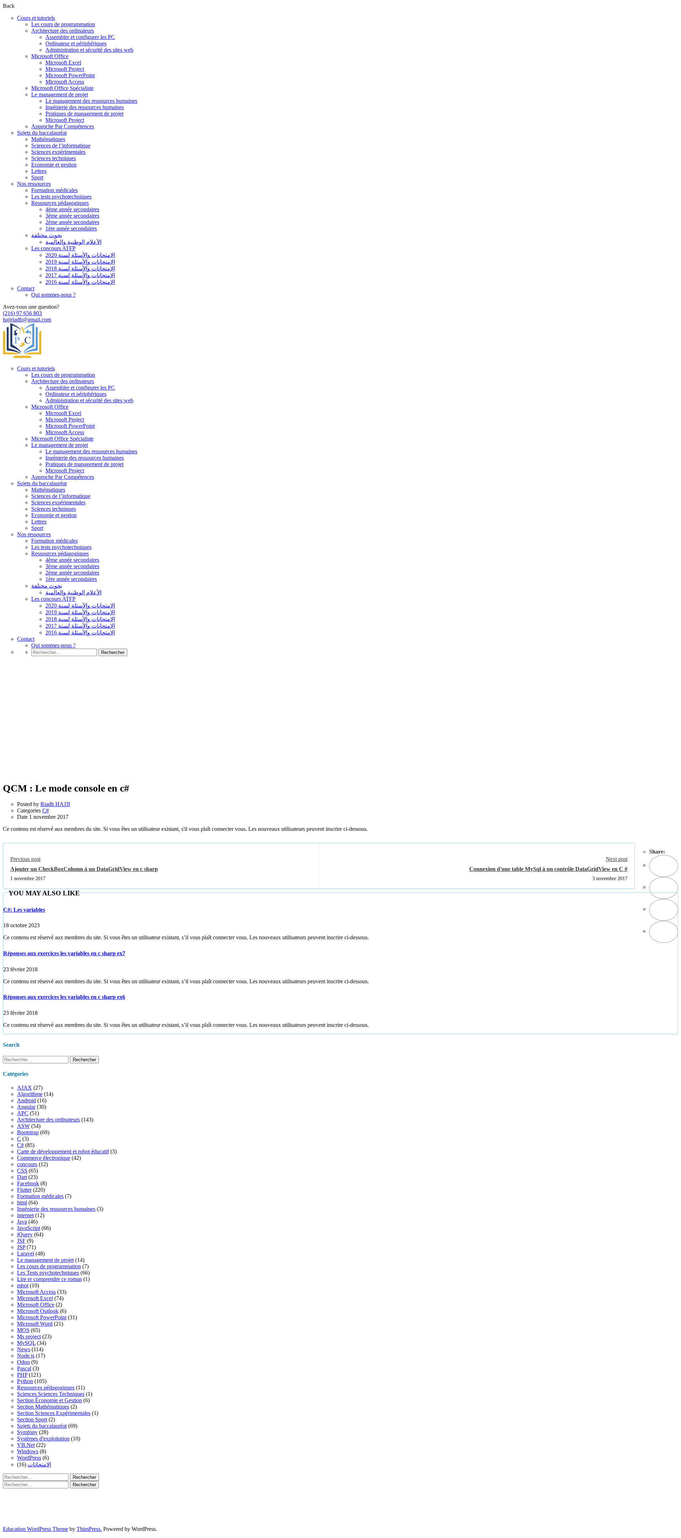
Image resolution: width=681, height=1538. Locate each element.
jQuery (25, 1234)
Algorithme (30, 1094)
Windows (27, 1451)
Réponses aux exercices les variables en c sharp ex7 (64, 953)
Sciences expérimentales (58, 152)
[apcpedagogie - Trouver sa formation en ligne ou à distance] (22, 356)
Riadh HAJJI (55, 804)
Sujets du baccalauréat (42, 133)
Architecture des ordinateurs (62, 31)
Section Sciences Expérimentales (53, 1413)
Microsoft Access (64, 82)
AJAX (24, 1088)
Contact (25, 288)
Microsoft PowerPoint (70, 75)
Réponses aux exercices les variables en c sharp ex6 (64, 997)
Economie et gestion (54, 165)
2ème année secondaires (72, 222)
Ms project (29, 1336)
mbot (22, 1285)
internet (25, 1215)
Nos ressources (34, 184)
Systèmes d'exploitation (43, 1439)
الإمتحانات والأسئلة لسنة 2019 (80, 262)
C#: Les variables (24, 910)
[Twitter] (663, 888)
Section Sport (32, 1419)
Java (22, 1222)
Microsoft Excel (63, 63)
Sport (37, 177)
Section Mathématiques (43, 1407)
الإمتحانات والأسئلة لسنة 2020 (80, 255)
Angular (26, 1107)
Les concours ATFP (53, 248)
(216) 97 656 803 (22, 313)
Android (26, 1100)
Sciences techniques (53, 158)
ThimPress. (89, 1529)
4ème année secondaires (72, 209)
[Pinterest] (663, 910)
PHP (22, 1375)
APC (22, 1113)
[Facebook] (663, 866)
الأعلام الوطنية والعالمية (73, 242)
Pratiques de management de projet (84, 114)
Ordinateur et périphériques (75, 43)
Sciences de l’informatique (60, 145)
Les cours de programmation (63, 24)
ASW (23, 1126)
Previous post (25, 859)
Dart (22, 1177)
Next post (616, 859)
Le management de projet (59, 94)
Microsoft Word (34, 1324)
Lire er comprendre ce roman (49, 1279)
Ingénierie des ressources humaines (84, 107)
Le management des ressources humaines (91, 101)
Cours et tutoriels (36, 18)
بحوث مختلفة (46, 235)
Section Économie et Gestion (49, 1400)
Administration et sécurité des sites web (89, 50)
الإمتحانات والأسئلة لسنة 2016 (80, 282)
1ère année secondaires (71, 228)
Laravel (25, 1254)
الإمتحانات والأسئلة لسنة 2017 (80, 275)
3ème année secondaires (72, 216)
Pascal (24, 1368)
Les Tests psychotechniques (48, 1273)
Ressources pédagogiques (60, 203)
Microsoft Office (49, 56)
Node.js (25, 1356)
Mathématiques (48, 139)
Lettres (38, 171)
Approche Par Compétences (62, 126)
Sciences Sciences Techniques (50, 1394)
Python (25, 1381)
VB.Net (26, 1445)
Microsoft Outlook (38, 1311)
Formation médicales (54, 190)
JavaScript (28, 1228)
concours (27, 1164)
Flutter (24, 1190)
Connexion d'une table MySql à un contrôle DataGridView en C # (548, 869)
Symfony (27, 1432)
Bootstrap (28, 1132)
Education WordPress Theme (35, 1529)
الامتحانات (39, 1464)
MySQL (26, 1343)
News (23, 1349)
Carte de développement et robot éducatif (63, 1151)
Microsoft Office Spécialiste (62, 88)
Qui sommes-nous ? (53, 295)
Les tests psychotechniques (61, 197)
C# (45, 810)
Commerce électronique (43, 1158)
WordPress (29, 1458)
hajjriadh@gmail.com (27, 320)
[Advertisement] (340, 729)
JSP (21, 1247)
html (22, 1202)
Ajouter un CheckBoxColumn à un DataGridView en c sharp (84, 869)
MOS (23, 1330)
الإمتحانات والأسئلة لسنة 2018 (80, 268)
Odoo (23, 1362)
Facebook (28, 1183)
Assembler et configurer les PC (80, 37)
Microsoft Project (64, 69)
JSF (21, 1241)
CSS (22, 1171)
